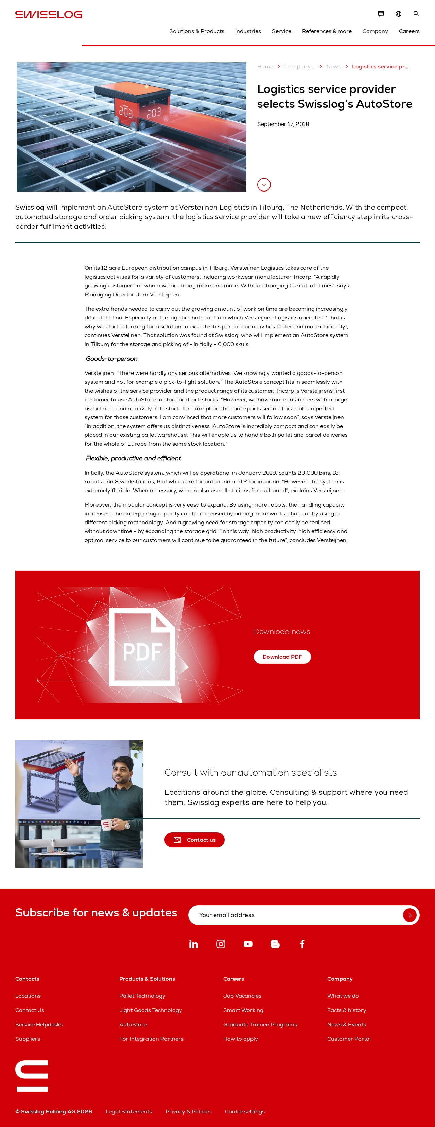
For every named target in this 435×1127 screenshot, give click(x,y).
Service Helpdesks (39, 1024)
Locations (28, 995)
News (334, 66)
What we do (343, 995)
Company (375, 31)
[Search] (416, 14)
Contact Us (29, 1010)
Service (281, 31)
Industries (248, 31)
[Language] (398, 14)
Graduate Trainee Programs (260, 1024)
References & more (327, 31)
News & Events (346, 1024)
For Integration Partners (151, 1038)
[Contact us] (381, 14)
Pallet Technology (142, 995)
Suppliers (27, 1038)
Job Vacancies (242, 995)
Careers (409, 31)
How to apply (240, 1038)
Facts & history (346, 1010)
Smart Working (243, 1010)
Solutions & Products (196, 31)
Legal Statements (129, 1111)
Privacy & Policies (188, 1111)
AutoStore (133, 1024)
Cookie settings (245, 1111)
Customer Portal (349, 1038)
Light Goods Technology (150, 1010)
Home (265, 66)
